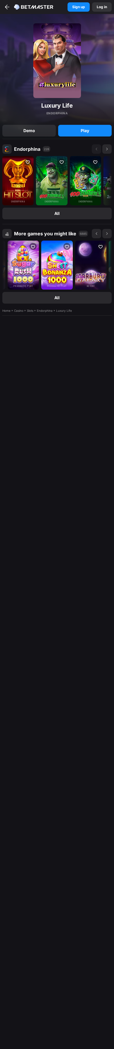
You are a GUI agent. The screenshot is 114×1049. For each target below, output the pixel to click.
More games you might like (45, 234)
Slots (30, 310)
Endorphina (27, 149)
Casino (18, 310)
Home (6, 310)
